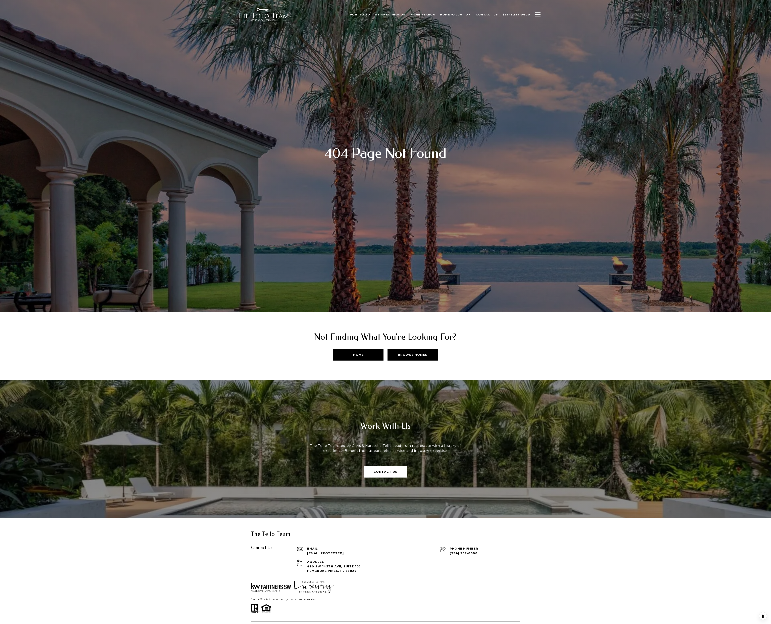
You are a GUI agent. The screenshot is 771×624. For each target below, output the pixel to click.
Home (358, 355)
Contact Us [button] (386, 472)
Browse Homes (412, 355)
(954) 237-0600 (463, 553)
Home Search (423, 14)
